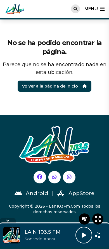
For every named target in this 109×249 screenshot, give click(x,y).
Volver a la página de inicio (50, 86)
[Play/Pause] (83, 235)
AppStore (81, 193)
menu (91, 8)
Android (37, 193)
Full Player (97, 219)
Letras (84, 219)
